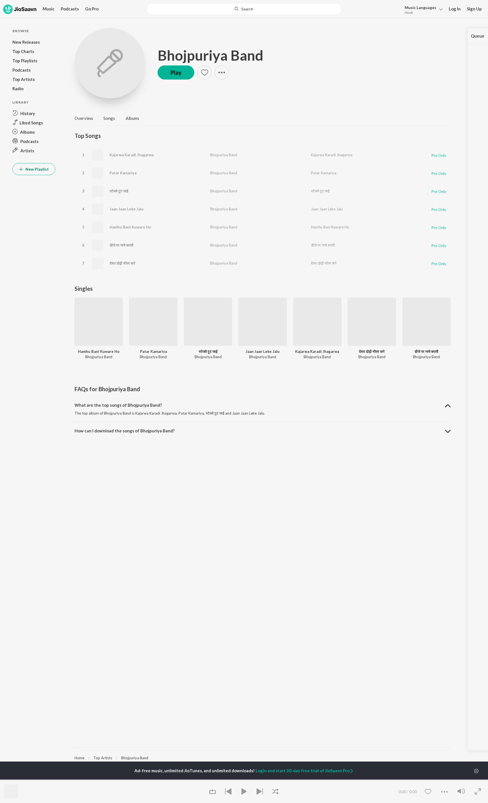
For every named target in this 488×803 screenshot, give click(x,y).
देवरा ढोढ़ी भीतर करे (122, 263)
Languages (420, 7)
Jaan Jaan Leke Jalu (126, 209)
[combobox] (244, 9)
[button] (422, 9)
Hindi (409, 12)
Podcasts (70, 8)
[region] (263, 757)
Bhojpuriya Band (210, 55)
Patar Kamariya (123, 173)
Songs (109, 118)
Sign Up (474, 8)
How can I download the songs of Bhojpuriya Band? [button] (125, 430)
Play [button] (176, 72)
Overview (84, 118)
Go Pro (92, 8)
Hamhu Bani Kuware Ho (130, 227)
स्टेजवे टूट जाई (119, 191)
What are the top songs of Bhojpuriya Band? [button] (118, 405)
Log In (455, 8)
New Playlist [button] (37, 169)
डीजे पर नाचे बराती (121, 245)
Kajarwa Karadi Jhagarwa (132, 155)
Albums (132, 118)
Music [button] (49, 8)
